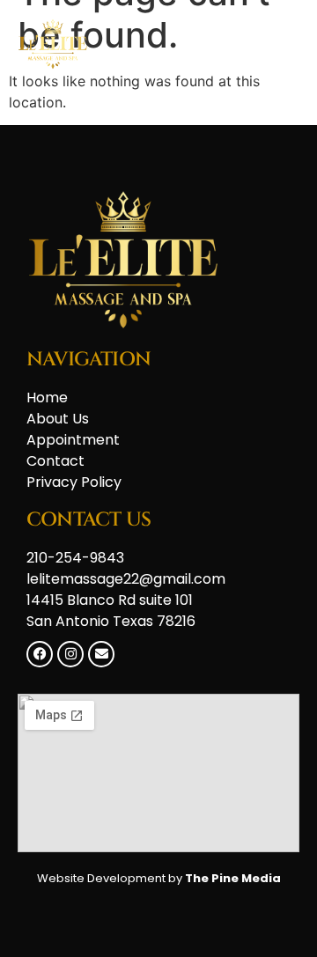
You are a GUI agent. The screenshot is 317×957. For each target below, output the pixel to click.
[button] (279, 44)
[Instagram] (70, 654)
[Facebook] (39, 654)
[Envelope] (101, 654)
